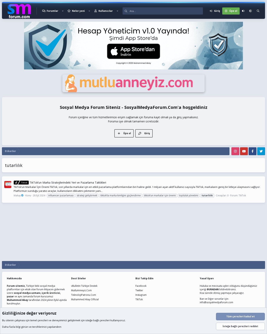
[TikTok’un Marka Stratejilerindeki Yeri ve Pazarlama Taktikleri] (7, 184)
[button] (63, 11)
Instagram (141, 295)
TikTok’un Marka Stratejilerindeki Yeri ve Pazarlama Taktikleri (63, 182)
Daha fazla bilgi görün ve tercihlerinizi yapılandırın (31, 327)
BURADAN (213, 289)
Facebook (140, 286)
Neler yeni (78, 11)
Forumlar (52, 11)
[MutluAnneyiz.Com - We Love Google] (133, 91)
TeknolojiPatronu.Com (83, 295)
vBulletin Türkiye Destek (84, 286)
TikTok (242, 195)
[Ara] (258, 11)
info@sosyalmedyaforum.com (216, 302)
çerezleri (43, 320)
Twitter (139, 290)
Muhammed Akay (17, 300)
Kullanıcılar (106, 11)
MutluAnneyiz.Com (81, 290)
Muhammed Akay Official (85, 299)
